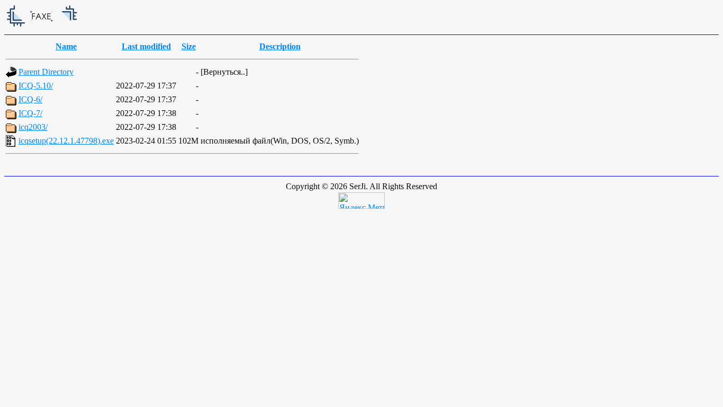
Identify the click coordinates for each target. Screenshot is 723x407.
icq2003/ (33, 126)
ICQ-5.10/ (36, 85)
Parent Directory (46, 71)
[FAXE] (83, 27)
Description (280, 46)
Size (189, 46)
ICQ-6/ (30, 99)
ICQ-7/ (30, 113)
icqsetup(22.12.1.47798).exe (66, 140)
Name (66, 46)
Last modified (146, 46)
